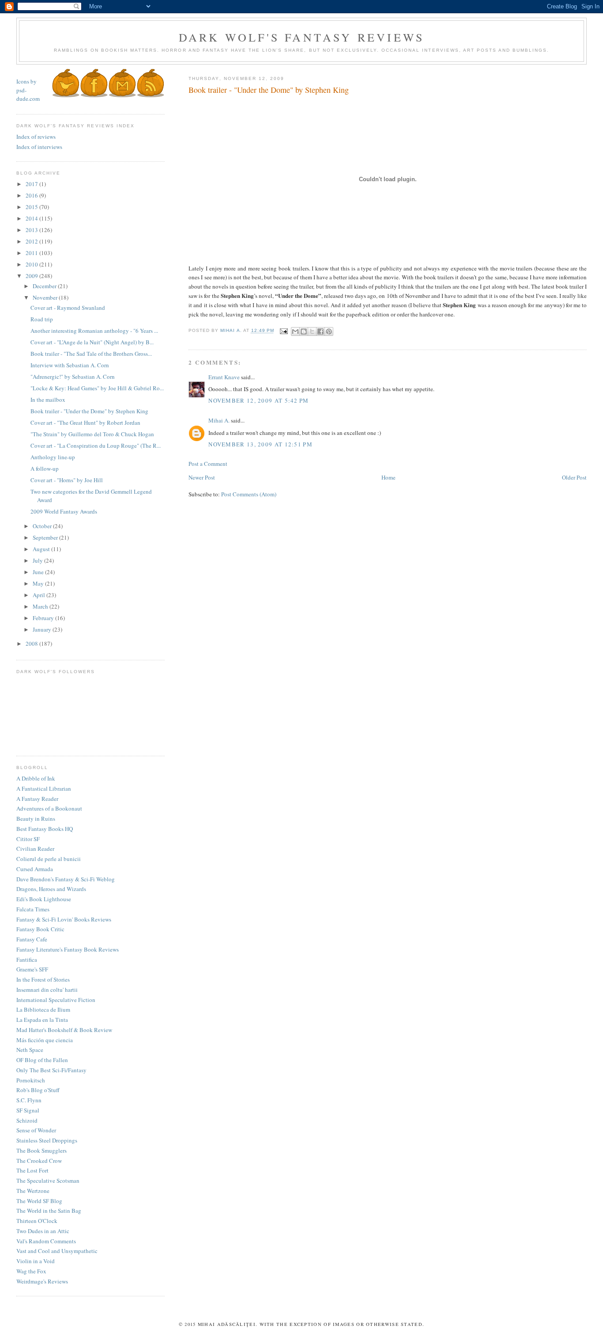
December (45, 286)
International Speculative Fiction (55, 1000)
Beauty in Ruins (35, 819)
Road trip (41, 319)
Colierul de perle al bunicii (48, 859)
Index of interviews (39, 147)
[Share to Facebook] (320, 331)
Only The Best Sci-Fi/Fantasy (51, 1070)
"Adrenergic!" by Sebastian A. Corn (72, 377)
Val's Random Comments (46, 1241)
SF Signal (27, 1110)
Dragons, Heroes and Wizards (51, 889)
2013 (32, 230)
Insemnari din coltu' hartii (47, 990)
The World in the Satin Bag (48, 1211)
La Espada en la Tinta (42, 1020)
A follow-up (44, 468)
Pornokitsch (30, 1080)
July (38, 560)
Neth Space (29, 1050)
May (39, 583)
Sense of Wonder (36, 1130)
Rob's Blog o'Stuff (38, 1090)
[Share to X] (312, 331)
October (43, 526)
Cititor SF (28, 839)
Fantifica (26, 960)
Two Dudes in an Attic (42, 1231)
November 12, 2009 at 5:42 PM (258, 400)
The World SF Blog (39, 1201)
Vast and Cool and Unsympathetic (57, 1251)
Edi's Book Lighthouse (43, 899)
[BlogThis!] (303, 331)
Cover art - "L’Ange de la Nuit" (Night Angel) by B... (92, 342)
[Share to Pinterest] (328, 331)
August (42, 549)
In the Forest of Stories (43, 979)
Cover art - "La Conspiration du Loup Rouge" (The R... (95, 445)
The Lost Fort (32, 1170)
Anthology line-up (52, 457)
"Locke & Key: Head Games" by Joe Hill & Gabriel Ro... (97, 388)
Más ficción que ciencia (44, 1040)
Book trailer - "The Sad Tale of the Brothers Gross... (91, 354)
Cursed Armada (34, 869)
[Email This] (295, 331)
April (39, 595)
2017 (32, 184)
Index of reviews (36, 137)
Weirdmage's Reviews (42, 1281)
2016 (32, 195)
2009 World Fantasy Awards (63, 511)
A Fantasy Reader (37, 799)
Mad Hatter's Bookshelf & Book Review (64, 1030)
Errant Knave (224, 377)
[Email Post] (283, 330)
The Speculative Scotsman (47, 1180)
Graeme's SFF (32, 969)
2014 (32, 218)
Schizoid (27, 1120)
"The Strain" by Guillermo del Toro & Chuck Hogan (92, 434)
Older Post (574, 477)
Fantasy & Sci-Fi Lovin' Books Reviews (63, 919)
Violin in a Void (35, 1261)
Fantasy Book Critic (40, 929)
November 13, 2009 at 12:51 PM (260, 444)
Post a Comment (207, 464)
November (46, 297)
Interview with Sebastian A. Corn (69, 365)
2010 (32, 264)
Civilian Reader (35, 849)
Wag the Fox (31, 1271)
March (41, 606)
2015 (32, 207)
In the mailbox (47, 400)
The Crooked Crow (39, 1161)
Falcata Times (32, 909)
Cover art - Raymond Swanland (67, 308)
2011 (32, 253)
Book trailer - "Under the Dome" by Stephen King (89, 411)
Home (388, 477)
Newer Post (201, 477)
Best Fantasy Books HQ (44, 829)
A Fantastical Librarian (43, 788)
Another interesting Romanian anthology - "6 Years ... (94, 331)
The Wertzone (32, 1191)
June (39, 572)
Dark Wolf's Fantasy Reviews (301, 37)
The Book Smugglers (41, 1150)
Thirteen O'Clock (36, 1221)
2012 (32, 241)
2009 (32, 276)
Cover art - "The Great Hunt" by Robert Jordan (85, 423)
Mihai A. (219, 420)
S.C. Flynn (28, 1100)
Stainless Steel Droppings (46, 1140)
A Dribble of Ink (35, 778)
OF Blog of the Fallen (42, 1060)
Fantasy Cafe (31, 939)
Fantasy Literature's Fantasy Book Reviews (67, 949)
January (43, 629)
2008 (32, 643)
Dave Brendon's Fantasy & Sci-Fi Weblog (65, 879)
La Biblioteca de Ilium (43, 1009)
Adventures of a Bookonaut (49, 808)
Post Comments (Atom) (248, 494)
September (46, 537)
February (44, 618)
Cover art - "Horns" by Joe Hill (66, 480)
